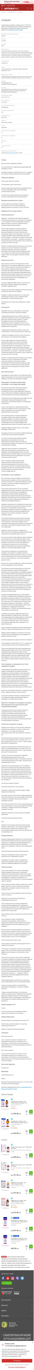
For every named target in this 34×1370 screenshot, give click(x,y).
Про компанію (6, 1300)
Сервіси (3, 1310)
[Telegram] (22, 1278)
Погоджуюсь (32, 1342)
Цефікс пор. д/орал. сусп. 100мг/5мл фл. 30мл (21, 1165)
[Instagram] (12, 1278)
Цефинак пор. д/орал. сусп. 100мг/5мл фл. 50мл (19, 1183)
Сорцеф (20, 12)
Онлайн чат (8, 1283)
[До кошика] (31, 1111)
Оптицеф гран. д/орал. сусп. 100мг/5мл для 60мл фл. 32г (19, 1239)
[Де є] (26, 1111)
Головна (3, 12)
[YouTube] (8, 1278)
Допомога (4, 1305)
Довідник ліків (11, 12)
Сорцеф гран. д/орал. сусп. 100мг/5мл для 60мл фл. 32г (19, 1102)
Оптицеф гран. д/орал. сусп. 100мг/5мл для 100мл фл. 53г (19, 1221)
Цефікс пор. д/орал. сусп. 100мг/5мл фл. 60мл (21, 1147)
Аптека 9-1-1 (11, 8)
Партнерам (5, 1316)
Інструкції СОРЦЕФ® (17, 30)
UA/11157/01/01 (11, 152)
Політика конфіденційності (17, 1367)
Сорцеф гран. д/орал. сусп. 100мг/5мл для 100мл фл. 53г (19, 1122)
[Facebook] (3, 1278)
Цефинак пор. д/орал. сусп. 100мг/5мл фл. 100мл (19, 1201)
